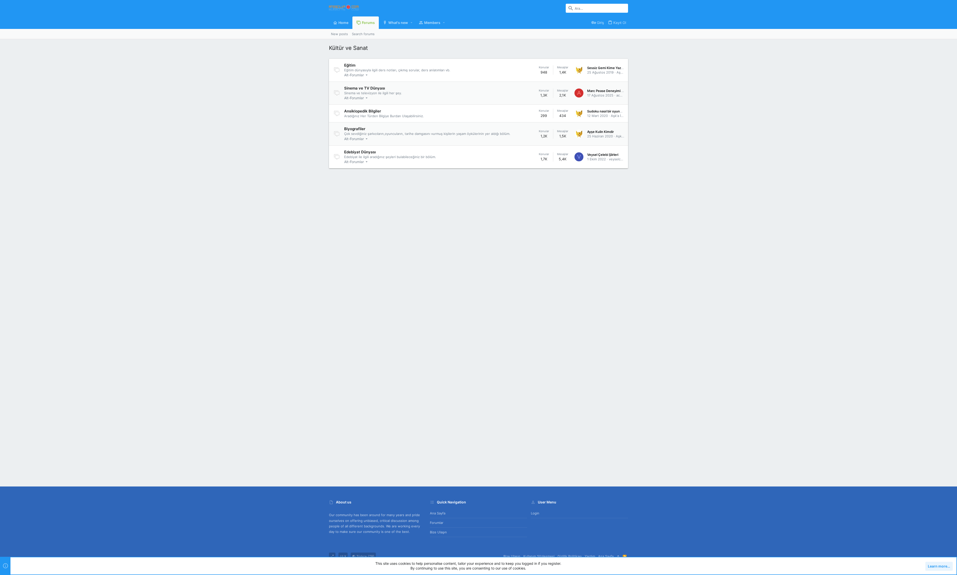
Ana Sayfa (437, 513)
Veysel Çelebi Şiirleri (602, 155)
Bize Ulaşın (438, 532)
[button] (411, 22)
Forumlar (436, 523)
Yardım (590, 556)
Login (535, 513)
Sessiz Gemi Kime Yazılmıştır (609, 68)
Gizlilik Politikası (570, 556)
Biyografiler (354, 128)
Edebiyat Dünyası (360, 152)
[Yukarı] (618, 556)
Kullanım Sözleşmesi (539, 556)
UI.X (343, 556)
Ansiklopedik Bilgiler (362, 111)
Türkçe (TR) (364, 556)
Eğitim (349, 65)
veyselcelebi (618, 159)
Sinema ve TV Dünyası (364, 88)
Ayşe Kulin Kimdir (600, 132)
